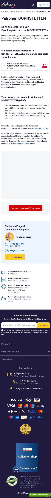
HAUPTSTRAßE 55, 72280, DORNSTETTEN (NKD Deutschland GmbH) (21, 66)
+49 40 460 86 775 (17, 244)
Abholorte (29, 11)
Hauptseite (4, 11)
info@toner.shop (22, 144)
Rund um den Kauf (17, 11)
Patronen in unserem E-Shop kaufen (25, 208)
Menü (45, 5)
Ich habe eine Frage (15, 257)
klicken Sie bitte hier (40, 128)
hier (2, 335)
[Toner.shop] (8, 4)
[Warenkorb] (33, 4)
